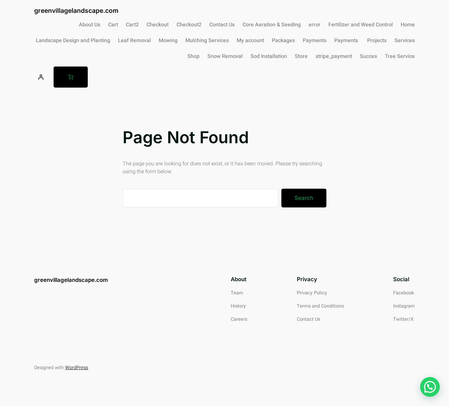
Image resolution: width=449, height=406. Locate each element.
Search (304, 198)
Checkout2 (189, 25)
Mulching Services (207, 40)
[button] (430, 387)
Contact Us (222, 25)
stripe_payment (334, 56)
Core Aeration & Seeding (272, 25)
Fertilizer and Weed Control (360, 25)
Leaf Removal (134, 40)
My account (250, 40)
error (314, 25)
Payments (314, 40)
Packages (283, 40)
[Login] (40, 77)
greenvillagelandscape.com (76, 10)
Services (404, 40)
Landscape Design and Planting (73, 40)
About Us (89, 25)
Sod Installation (268, 56)
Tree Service (400, 56)
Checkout (158, 25)
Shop (193, 56)
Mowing (168, 40)
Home (408, 25)
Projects (377, 40)
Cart (113, 25)
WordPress (76, 367)
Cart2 (132, 25)
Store (301, 56)
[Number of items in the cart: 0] (71, 77)
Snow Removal (225, 56)
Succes (368, 56)
